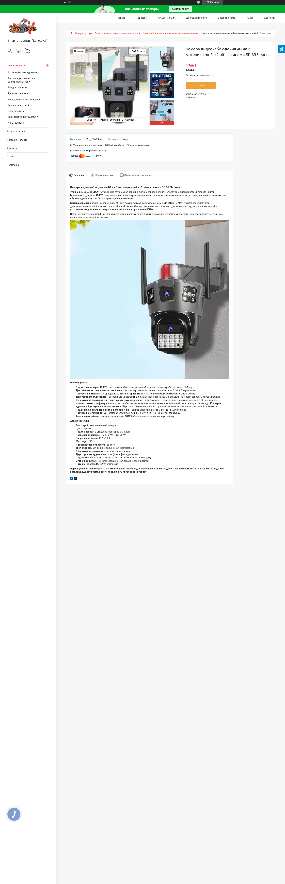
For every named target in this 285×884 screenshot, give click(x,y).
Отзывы (11, 156)
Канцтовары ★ (16, 122)
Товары (141, 17)
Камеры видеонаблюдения (184, 33)
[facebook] (71, 479)
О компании (13, 165)
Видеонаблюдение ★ (154, 33)
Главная (121, 17)
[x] (75, 479)
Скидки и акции (166, 17)
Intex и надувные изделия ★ (23, 117)
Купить (201, 85)
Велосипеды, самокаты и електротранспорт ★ (21, 80)
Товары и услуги (16, 65)
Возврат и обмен (16, 131)
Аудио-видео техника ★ (127, 33)
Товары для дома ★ (19, 105)
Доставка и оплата (17, 140)
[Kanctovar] (28, 26)
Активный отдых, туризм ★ (22, 72)
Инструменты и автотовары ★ (24, 99)
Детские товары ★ (18, 93)
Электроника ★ (16, 111)
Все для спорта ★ (17, 87)
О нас (250, 17)
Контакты (12, 148)
